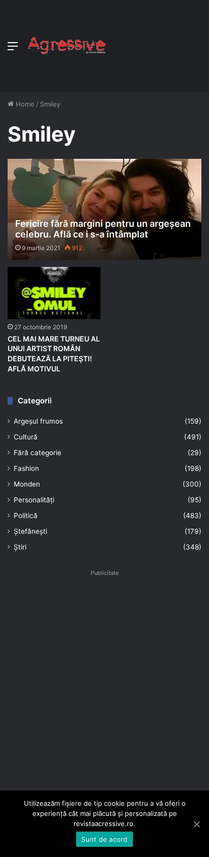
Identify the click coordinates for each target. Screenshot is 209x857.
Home (24, 104)
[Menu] (13, 49)
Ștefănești (30, 531)
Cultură (26, 437)
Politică (26, 515)
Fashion (26, 468)
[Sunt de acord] (196, 824)
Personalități (34, 500)
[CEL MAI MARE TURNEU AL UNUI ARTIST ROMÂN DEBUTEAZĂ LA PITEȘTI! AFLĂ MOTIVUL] (54, 293)
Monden (27, 484)
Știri (20, 547)
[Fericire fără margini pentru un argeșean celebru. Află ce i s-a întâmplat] (104, 209)
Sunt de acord (104, 839)
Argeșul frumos (38, 421)
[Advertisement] (154, 43)
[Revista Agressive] (66, 46)
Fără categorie (37, 453)
